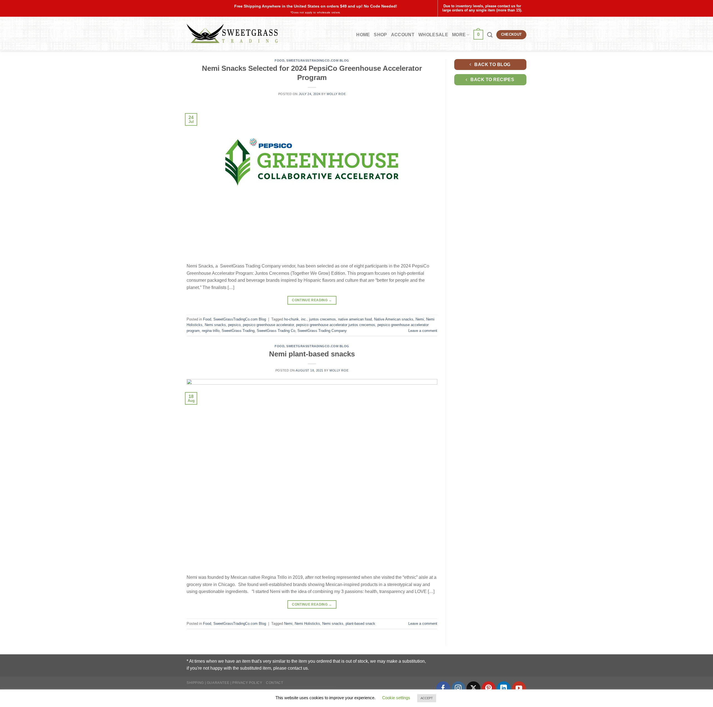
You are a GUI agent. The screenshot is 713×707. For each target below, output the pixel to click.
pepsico (234, 325)
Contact (274, 683)
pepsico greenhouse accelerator (268, 325)
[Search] (489, 35)
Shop (380, 34)
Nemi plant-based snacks (312, 354)
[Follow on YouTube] (519, 688)
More (459, 34)
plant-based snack (360, 623)
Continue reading (312, 300)
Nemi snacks (215, 325)
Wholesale (433, 34)
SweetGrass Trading (238, 331)
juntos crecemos (322, 319)
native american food (355, 319)
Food (279, 60)
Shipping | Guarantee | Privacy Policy (224, 683)
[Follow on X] (473, 688)
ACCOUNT (402, 34)
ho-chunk (291, 319)
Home (363, 34)
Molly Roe (336, 94)
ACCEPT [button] (427, 698)
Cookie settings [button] (396, 697)
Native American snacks (393, 319)
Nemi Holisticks (307, 623)
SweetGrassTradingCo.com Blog (317, 60)
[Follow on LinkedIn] (504, 688)
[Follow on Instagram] (458, 688)
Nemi (420, 319)
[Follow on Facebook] (443, 688)
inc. (304, 319)
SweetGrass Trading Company (322, 331)
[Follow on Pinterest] (488, 688)
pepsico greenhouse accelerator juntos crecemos (335, 325)
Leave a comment (422, 331)
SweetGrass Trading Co (276, 331)
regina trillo (210, 331)
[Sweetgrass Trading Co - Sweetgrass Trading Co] (232, 33)
